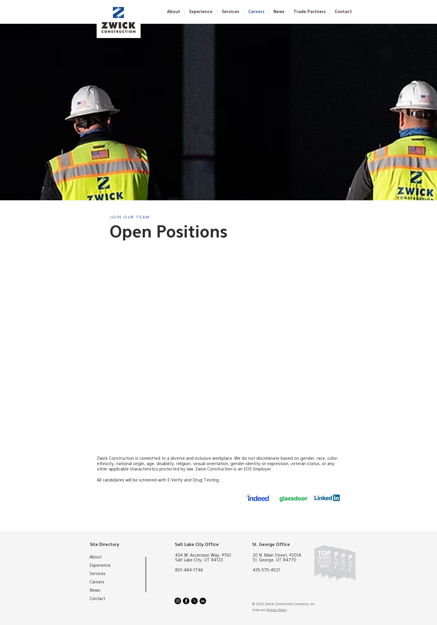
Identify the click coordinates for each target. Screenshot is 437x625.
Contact (97, 599)
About (95, 557)
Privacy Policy (277, 610)
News (94, 590)
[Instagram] (178, 601)
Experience (100, 565)
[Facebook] (186, 601)
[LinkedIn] (202, 601)
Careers (96, 582)
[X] (194, 601)
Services (97, 574)
